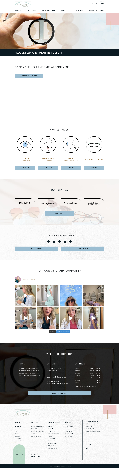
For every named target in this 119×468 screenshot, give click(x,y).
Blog (16, 431)
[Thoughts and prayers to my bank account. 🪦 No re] (93, 295)
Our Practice (18, 426)
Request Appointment (96, 10)
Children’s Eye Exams (36, 429)
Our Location (78, 10)
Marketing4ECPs (56, 466)
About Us (18, 10)
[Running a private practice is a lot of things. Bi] (71, 318)
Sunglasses (67, 429)
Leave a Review (36, 249)
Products (64, 10)
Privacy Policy (18, 438)
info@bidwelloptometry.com (59, 383)
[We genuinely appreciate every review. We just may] (93, 318)
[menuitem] (19, 10)
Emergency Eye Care (53, 448)
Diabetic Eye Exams (36, 436)
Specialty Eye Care (48, 10)
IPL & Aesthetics (52, 431)
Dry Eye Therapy (52, 429)
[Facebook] (90, 448)
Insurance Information (20, 429)
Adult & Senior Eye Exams (37, 426)
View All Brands (59, 213)
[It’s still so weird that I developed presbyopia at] (25, 318)
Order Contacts (68, 436)
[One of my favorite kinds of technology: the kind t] (25, 295)
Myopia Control (52, 426)
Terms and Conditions (20, 441)
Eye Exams (31, 10)
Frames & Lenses (69, 426)
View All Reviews (83, 249)
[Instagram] (87, 448)
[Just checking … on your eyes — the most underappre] (71, 295)
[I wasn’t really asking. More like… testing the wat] (48, 295)
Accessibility (18, 436)
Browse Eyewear (69, 431)
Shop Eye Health (69, 433)
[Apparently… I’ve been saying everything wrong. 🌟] (48, 318)
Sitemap (17, 433)
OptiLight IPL (51, 445)
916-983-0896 (98, 3)
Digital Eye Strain (52, 443)
